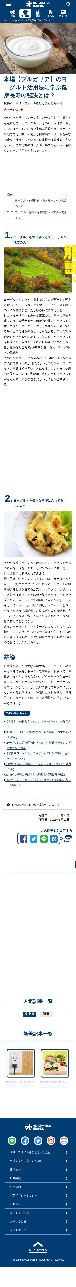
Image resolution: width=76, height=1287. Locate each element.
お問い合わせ (18, 1221)
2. (12, 212)
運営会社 (15, 1169)
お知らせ (15, 1204)
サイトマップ (18, 1230)
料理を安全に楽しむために (26, 1160)
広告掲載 (15, 1178)
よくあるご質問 (19, 1212)
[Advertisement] (38, 914)
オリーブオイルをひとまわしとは (30, 1152)
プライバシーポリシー (23, 1195)
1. (12, 200)
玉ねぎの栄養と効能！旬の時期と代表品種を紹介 (35, 774)
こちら (55, 804)
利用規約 (15, 1186)
